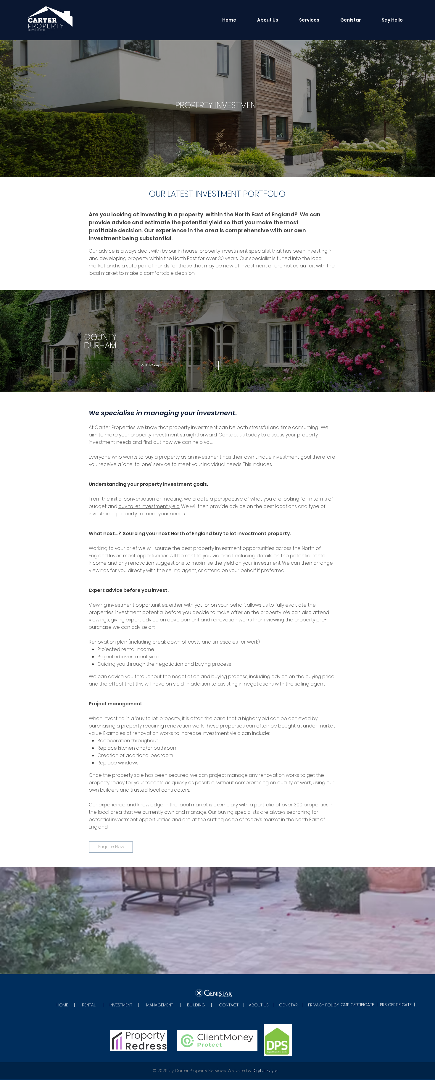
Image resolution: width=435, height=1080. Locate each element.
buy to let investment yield (149, 506)
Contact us (232, 434)
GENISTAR (288, 1005)
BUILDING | (203, 1005)
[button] (309, 20)
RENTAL (89, 1005)
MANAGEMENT (159, 1005)
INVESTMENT (120, 1005)
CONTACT (229, 1005)
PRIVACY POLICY (323, 1005)
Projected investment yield (128, 656)
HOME (63, 1005)
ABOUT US (259, 1005)
